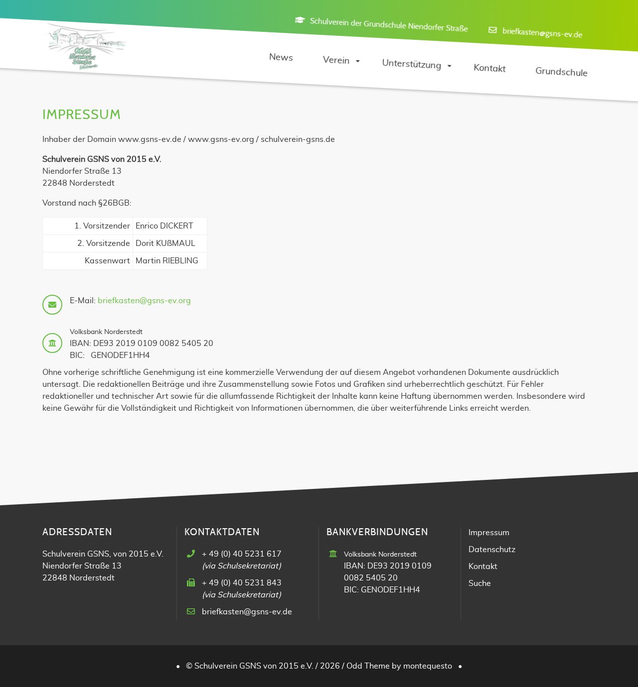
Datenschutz (492, 550)
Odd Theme (368, 666)
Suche (480, 583)
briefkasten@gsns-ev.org (144, 301)
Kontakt (483, 567)
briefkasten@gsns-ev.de (542, 33)
